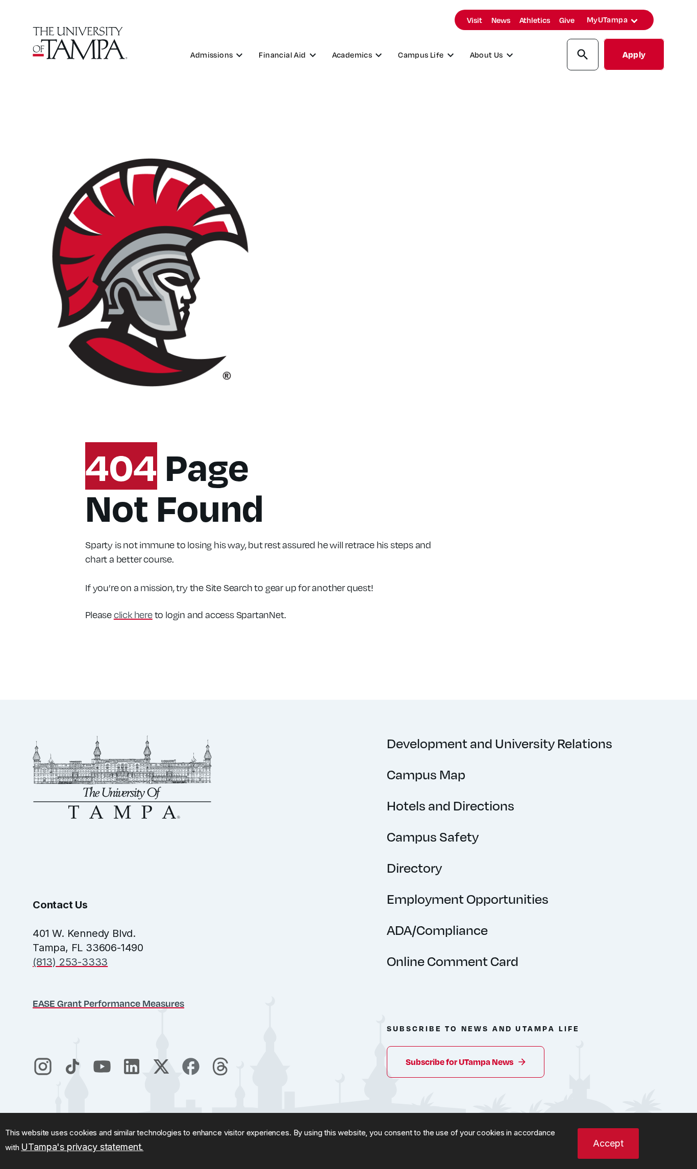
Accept (608, 1143)
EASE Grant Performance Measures (108, 1003)
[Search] (583, 56)
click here (133, 614)
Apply (634, 54)
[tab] (634, 21)
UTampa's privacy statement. (82, 1146)
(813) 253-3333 (70, 962)
